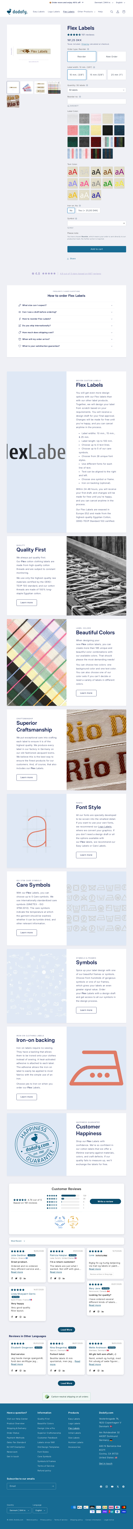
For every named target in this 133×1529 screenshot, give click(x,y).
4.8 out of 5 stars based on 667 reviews (80, 273)
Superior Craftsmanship (49, 1433)
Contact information (93, 1520)
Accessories (74, 1447)
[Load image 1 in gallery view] (13, 87)
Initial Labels (74, 1433)
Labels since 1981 (46, 1442)
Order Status (13, 1433)
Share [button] (73, 258)
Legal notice (109, 1520)
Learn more (27, 602)
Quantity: (76, 85)
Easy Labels (74, 1419)
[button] (86, 12)
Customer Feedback (47, 1438)
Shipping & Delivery (16, 1428)
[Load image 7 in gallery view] (13, 101)
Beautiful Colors (46, 1423)
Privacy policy (45, 1520)
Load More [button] (66, 1329)
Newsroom (12, 1452)
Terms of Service (46, 1466)
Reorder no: (72, 97)
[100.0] (60, 1221)
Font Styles (43, 1452)
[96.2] (73, 1221)
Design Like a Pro (46, 1428)
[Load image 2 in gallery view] (27, 87)
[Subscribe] (53, 1486)
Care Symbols (44, 1456)
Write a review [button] (105, 1201)
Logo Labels (104, 826)
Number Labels (75, 1442)
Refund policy (44, 1470)
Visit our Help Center (17, 1419)
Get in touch (13, 1456)
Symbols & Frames (47, 1461)
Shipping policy (76, 1520)
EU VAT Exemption (16, 1447)
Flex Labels (74, 1428)
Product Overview (16, 1423)
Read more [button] (17, 1272)
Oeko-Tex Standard (16, 1442)
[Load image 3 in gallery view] (40, 87)
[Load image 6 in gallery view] (54, 87)
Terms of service (61, 1520)
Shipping (85, 44)
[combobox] (96, 223)
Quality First (44, 1419)
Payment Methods (16, 1438)
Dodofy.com (18, 1520)
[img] (18, 1251)
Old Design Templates (48, 1447)
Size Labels (74, 1438)
